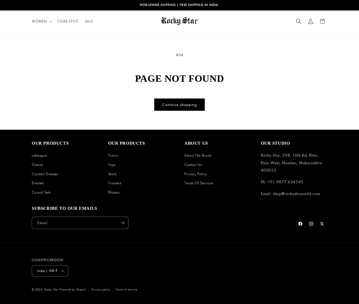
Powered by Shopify (73, 289)
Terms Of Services (198, 183)
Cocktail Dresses (45, 174)
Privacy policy (101, 289)
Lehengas (39, 155)
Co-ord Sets (41, 192)
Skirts (112, 174)
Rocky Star (51, 289)
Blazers (114, 192)
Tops (112, 164)
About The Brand (197, 155)
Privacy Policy (195, 174)
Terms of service (126, 289)
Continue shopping (179, 104)
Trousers (114, 183)
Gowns (37, 164)
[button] (41, 21)
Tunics (113, 155)
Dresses (38, 183)
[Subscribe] (122, 223)
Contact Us (193, 164)
